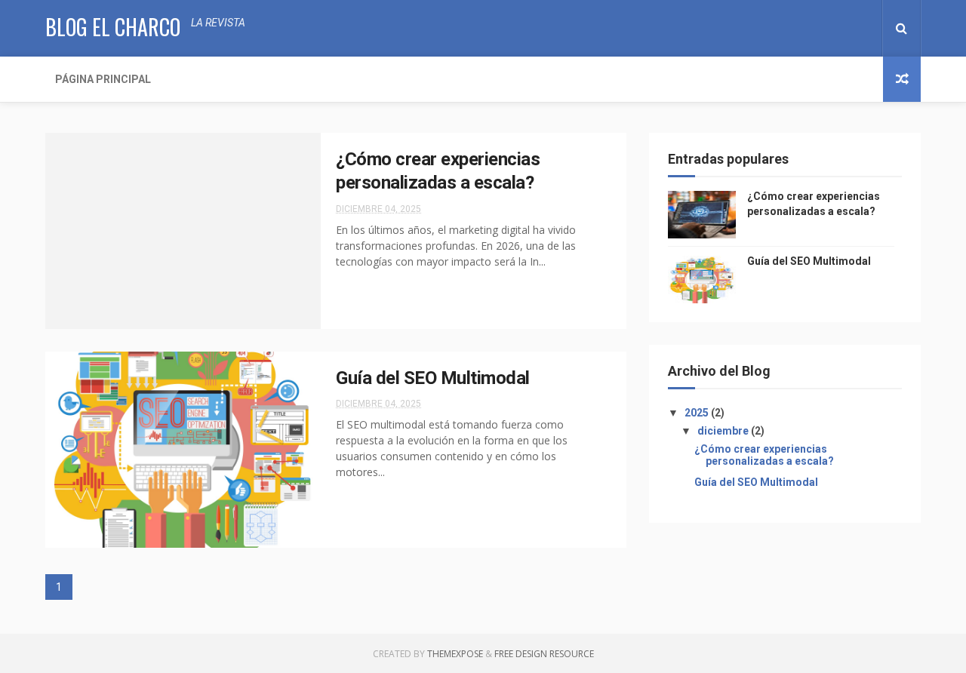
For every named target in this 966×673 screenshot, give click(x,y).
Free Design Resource (544, 653)
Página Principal (103, 79)
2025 (698, 413)
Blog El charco (112, 26)
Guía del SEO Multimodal (433, 378)
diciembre (724, 431)
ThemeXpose (455, 653)
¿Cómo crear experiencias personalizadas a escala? (764, 455)
